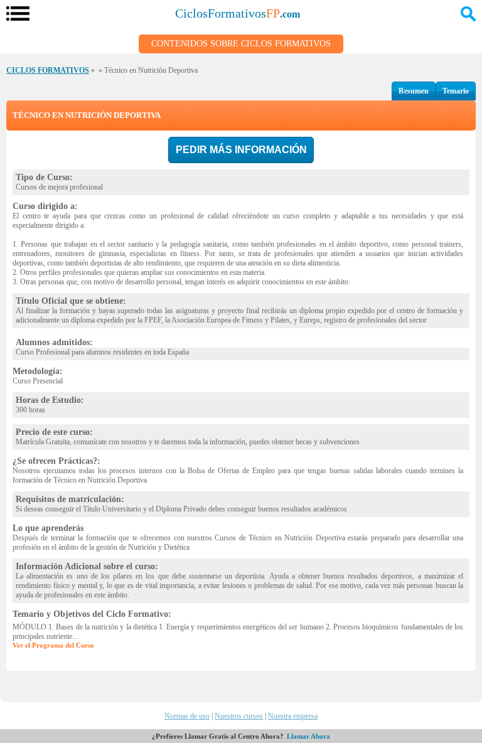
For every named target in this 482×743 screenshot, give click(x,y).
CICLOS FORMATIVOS (47, 70)
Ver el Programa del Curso (53, 645)
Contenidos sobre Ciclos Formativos (241, 43)
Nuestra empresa (293, 716)
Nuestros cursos (239, 716)
